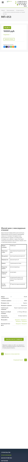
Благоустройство (6, 458)
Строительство (5, 452)
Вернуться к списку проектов (12, 354)
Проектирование (6, 455)
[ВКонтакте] (4, 47)
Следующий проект (18, 360)
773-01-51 (24, 1)
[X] (7, 47)
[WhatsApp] (11, 47)
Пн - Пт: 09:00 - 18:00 (23, 5)
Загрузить (17, 319)
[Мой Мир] (15, 47)
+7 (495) (19, 1)
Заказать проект (9, 39)
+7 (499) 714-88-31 (22, 3)
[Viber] (9, 47)
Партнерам (4, 460)
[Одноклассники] (13, 47)
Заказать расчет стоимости (14, 339)
